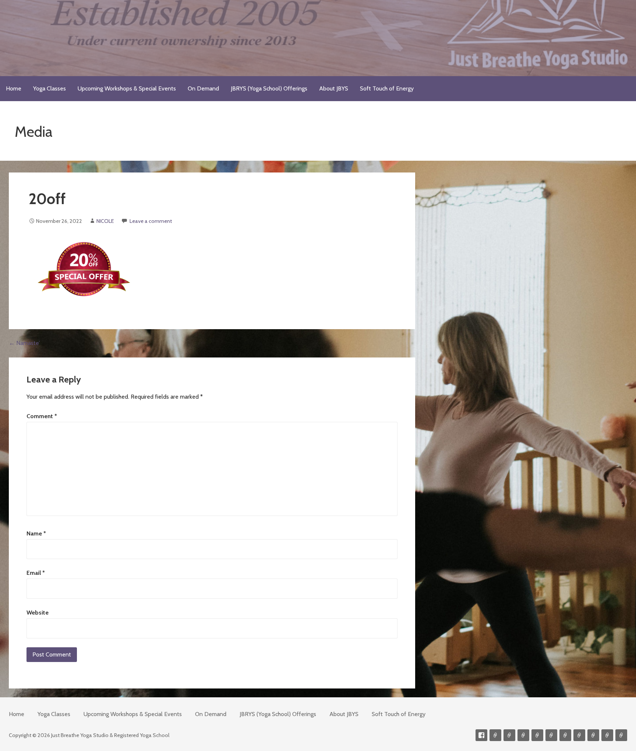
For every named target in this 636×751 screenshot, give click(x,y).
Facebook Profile (481, 735)
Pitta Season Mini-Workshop (523, 735)
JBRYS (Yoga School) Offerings (269, 88)
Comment (41, 416)
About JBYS (333, 88)
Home (13, 88)
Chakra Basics (621, 735)
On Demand (203, 88)
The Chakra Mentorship (607, 735)
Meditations (551, 735)
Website (37, 612)
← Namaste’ (24, 342)
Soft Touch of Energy (387, 88)
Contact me (495, 735)
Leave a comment (151, 221)
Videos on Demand (509, 735)
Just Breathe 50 (593, 735)
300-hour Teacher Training (537, 735)
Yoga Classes (49, 88)
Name (36, 533)
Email (35, 572)
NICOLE (105, 221)
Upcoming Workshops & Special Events (127, 88)
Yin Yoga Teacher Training (565, 735)
